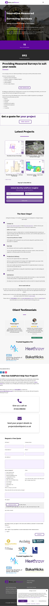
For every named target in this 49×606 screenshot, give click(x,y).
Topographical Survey (10, 476)
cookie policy (38, 597)
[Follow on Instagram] (6, 372)
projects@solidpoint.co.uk (27, 298)
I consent (8, 527)
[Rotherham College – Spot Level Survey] (34, 167)
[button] (46, 590)
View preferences (42, 601)
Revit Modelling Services (11, 592)
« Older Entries (8, 179)
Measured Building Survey (11, 475)
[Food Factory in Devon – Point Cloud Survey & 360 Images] (34, 148)
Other (7, 486)
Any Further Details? (9, 510)
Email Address (8, 449)
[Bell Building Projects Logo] (35, 357)
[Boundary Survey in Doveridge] (14, 148)
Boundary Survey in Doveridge (14, 155)
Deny (33, 601)
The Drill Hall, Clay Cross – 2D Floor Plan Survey (14, 175)
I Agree (7, 531)
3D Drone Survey (9, 473)
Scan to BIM (8, 483)
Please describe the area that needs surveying (14, 490)
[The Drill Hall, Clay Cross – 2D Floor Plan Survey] (14, 167)
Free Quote (25, 121)
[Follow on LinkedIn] (1, 372)
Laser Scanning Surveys (11, 587)
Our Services (24, 87)
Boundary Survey (9, 478)
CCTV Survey (9, 481)
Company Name (28, 442)
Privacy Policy (33, 603)
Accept (22, 601)
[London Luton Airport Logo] (35, 348)
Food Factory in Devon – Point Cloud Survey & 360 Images (35, 156)
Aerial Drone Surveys (31, 587)
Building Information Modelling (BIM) (14, 591)
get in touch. (32, 296)
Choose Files (12, 504)
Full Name (7, 442)
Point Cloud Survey (10, 472)
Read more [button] (34, 333)
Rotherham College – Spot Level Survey (35, 175)
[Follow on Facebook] (3, 372)
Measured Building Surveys (12, 589)
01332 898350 (17, 389)
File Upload (7, 499)
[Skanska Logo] (14, 348)
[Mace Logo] (14, 357)
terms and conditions (30, 597)
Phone (26, 449)
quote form (41, 298)
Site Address (7, 457)
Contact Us (38, 603)
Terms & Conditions (31, 580)
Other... (26, 470)
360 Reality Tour (9, 484)
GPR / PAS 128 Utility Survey (12, 480)
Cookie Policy (28, 603)
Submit (39, 534)
